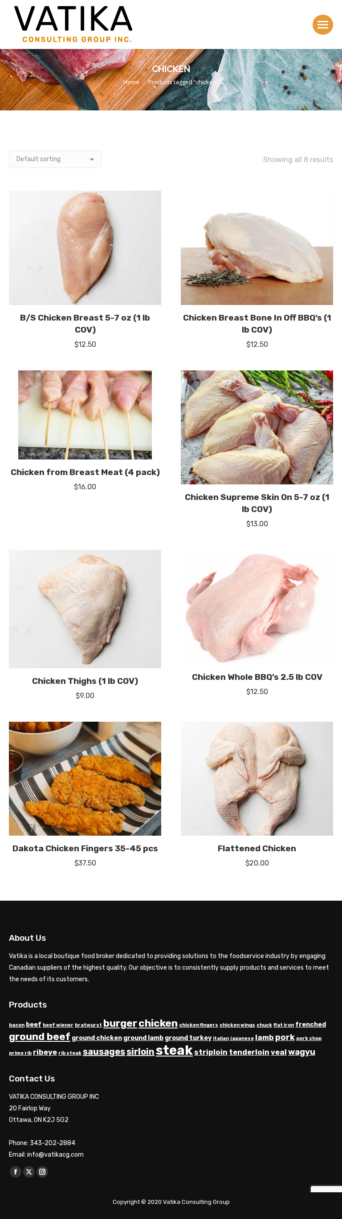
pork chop (309, 1038)
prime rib (20, 1053)
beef (33, 1024)
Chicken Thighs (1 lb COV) (85, 681)
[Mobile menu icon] (323, 25)
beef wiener (58, 1025)
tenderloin (249, 1052)
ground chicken (97, 1038)
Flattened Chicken (257, 848)
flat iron (283, 1025)
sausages (104, 1051)
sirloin (140, 1051)
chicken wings (237, 1025)
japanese (242, 1038)
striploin (211, 1052)
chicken (158, 1023)
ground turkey (188, 1038)
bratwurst (88, 1025)
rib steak (69, 1053)
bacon (16, 1025)
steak (174, 1050)
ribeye (45, 1052)
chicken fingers (198, 1025)
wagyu (301, 1052)
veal (279, 1052)
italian (221, 1038)
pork (285, 1037)
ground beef (39, 1037)
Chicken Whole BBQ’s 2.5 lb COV (257, 677)
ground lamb (143, 1038)
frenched (310, 1024)
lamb (264, 1037)
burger (120, 1023)
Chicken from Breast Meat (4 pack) (85, 472)
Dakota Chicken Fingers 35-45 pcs (85, 848)
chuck (264, 1025)
